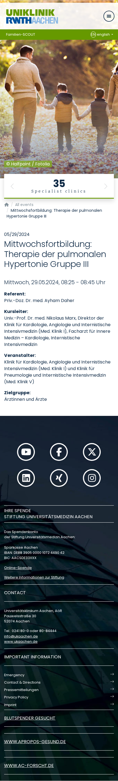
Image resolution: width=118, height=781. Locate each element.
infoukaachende (21, 636)
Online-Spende (18, 567)
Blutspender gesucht (29, 718)
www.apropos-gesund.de (35, 741)
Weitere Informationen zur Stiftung (34, 577)
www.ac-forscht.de (29, 765)
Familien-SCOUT (20, 34)
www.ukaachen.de (21, 641)
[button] (12, 186)
